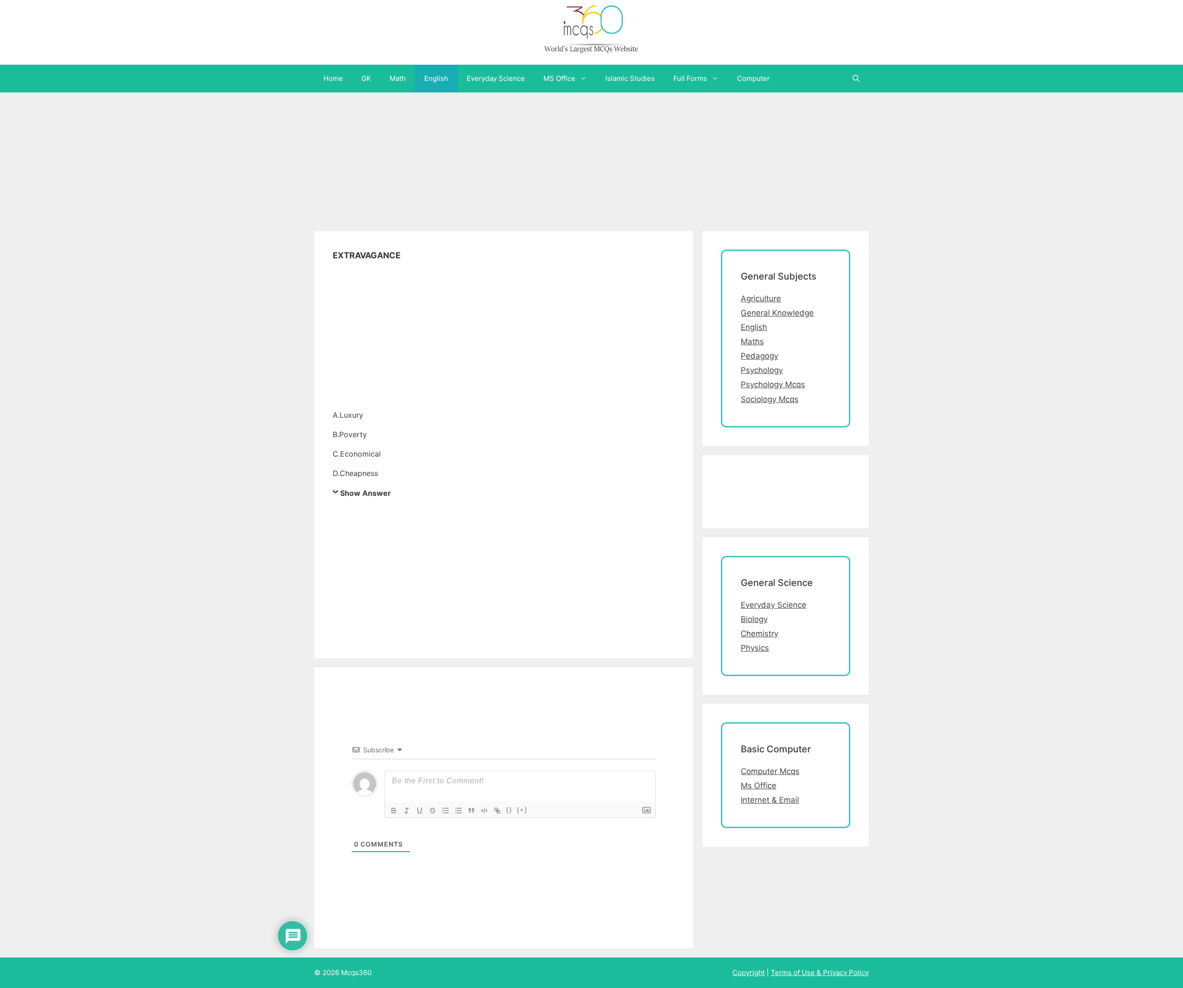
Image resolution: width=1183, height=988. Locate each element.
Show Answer (365, 493)
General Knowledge (777, 312)
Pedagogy (759, 355)
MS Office (559, 78)
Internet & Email (770, 800)
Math (398, 78)
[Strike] (432, 810)
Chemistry (759, 633)
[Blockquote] (471, 810)
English (436, 78)
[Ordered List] (445, 810)
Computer (753, 78)
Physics (755, 648)
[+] (522, 809)
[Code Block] (484, 810)
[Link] (497, 810)
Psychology (762, 370)
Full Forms (690, 78)
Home (333, 78)
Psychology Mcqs (773, 384)
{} (509, 809)
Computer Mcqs (770, 771)
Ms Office (758, 785)
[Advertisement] (277, 157)
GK (366, 78)
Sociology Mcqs (770, 399)
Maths (752, 341)
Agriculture (761, 298)
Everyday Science (496, 78)
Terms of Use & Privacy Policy (820, 972)
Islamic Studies (630, 78)
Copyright (748, 972)
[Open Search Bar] (856, 78)
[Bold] (393, 810)
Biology (754, 619)
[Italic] (406, 810)
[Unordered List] (458, 810)
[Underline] (419, 810)
